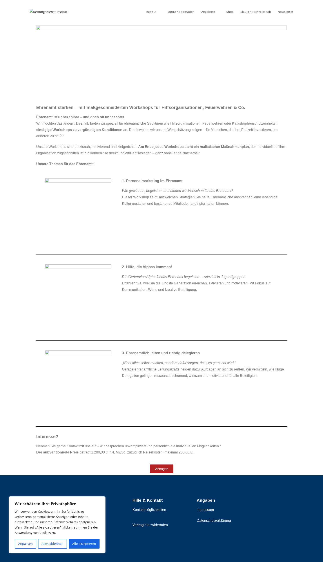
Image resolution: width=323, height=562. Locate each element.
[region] (57, 524)
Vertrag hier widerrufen (150, 525)
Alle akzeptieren (84, 544)
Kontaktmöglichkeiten (149, 510)
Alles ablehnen (53, 544)
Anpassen (25, 544)
